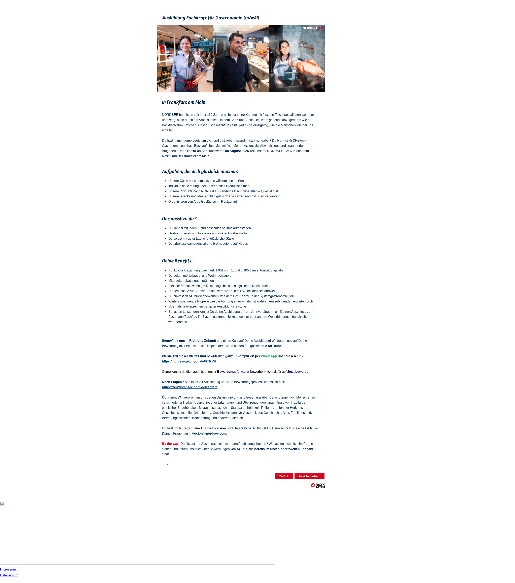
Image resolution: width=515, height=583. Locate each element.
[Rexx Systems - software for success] (318, 485)
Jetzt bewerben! (309, 476)
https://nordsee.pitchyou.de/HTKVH (189, 361)
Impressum (8, 569)
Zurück (284, 476)
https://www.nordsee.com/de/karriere (189, 387)
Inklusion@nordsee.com (207, 433)
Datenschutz (9, 575)
